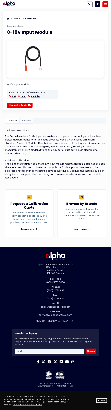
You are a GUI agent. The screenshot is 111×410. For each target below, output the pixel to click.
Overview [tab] (12, 120)
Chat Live (35, 96)
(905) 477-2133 (55, 290)
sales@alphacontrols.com (55, 307)
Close (102, 400)
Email (23, 96)
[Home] (9, 4)
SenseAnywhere (15, 26)
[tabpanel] (55, 154)
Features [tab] (26, 120)
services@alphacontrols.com (55, 315)
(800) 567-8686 (55, 282)
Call (14, 96)
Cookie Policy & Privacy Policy (27, 404)
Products (17, 18)
